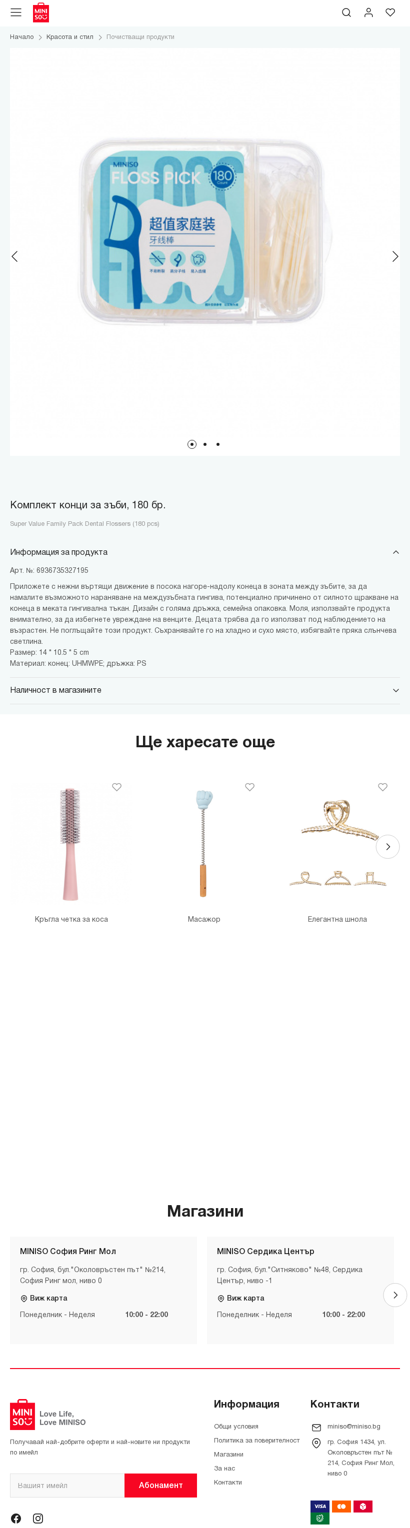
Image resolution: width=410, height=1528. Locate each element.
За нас (224, 1469)
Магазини (229, 1455)
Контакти (228, 1483)
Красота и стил (70, 37)
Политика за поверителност (257, 1441)
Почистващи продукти (140, 37)
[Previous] (15, 256)
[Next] (395, 256)
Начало (22, 37)
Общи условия (236, 1427)
